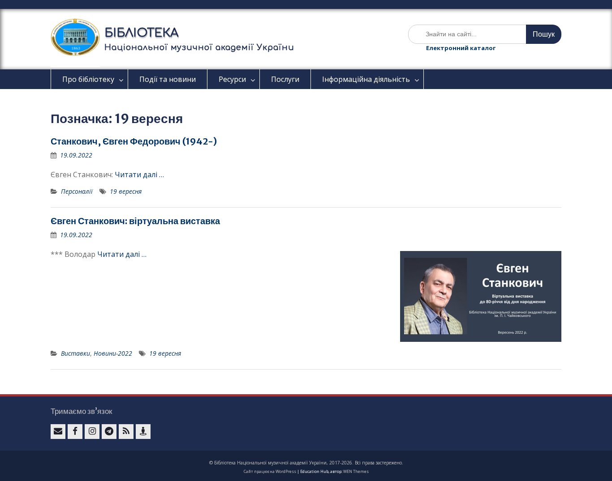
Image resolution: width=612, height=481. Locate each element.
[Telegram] (109, 431)
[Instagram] (92, 431)
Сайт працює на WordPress (270, 471)
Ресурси (232, 79)
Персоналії (77, 191)
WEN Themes (356, 471)
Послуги (285, 79)
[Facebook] (75, 431)
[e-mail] (58, 431)
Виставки (75, 353)
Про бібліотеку (88, 79)
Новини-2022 (113, 353)
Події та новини (167, 79)
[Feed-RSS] (126, 431)
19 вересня (126, 191)
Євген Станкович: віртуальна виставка (135, 220)
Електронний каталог (461, 48)
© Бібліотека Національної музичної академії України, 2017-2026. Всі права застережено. (306, 463)
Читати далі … (139, 174)
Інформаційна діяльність (366, 79)
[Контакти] (143, 431)
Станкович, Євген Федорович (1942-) (134, 141)
